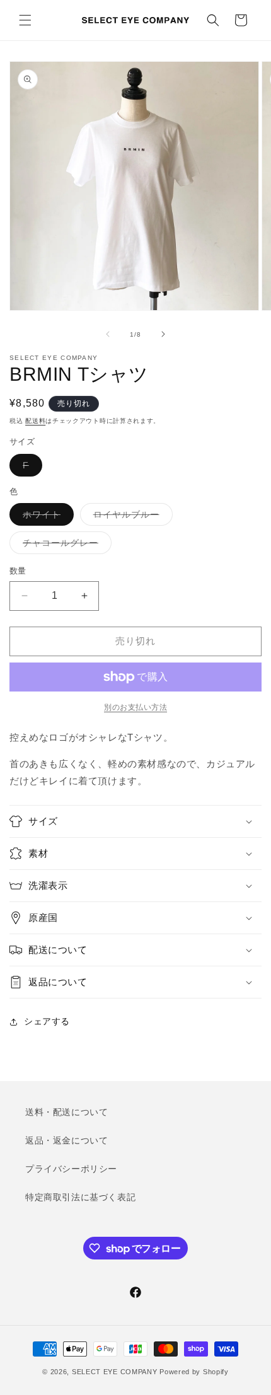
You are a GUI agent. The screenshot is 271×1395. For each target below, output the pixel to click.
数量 (17, 571)
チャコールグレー (65, 545)
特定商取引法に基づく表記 (80, 1197)
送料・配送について (66, 1112)
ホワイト (46, 517)
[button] (25, 20)
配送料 (35, 420)
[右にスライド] (163, 334)
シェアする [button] (47, 1021)
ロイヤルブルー (130, 517)
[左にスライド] (108, 334)
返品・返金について (66, 1140)
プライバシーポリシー (71, 1169)
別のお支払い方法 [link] (135, 707)
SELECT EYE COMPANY (115, 1371)
